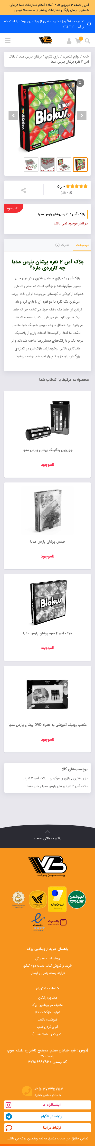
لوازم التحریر (71, 56)
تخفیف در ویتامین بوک (47, 1005)
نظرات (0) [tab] (62, 245)
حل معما (33, 786)
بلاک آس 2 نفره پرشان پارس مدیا (65, 786)
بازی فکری (52, 56)
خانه (86, 56)
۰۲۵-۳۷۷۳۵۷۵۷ (48, 1089)
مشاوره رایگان (47, 997)
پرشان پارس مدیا (30, 56)
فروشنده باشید (47, 1019)
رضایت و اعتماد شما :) (47, 1034)
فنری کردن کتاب (47, 1027)
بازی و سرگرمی (60, 778)
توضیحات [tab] (82, 245)
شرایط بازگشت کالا (47, 1012)
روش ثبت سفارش (47, 958)
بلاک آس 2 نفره (36, 778)
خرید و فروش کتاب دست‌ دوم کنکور (47, 965)
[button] (81, 115)
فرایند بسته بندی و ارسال (47, 973)
